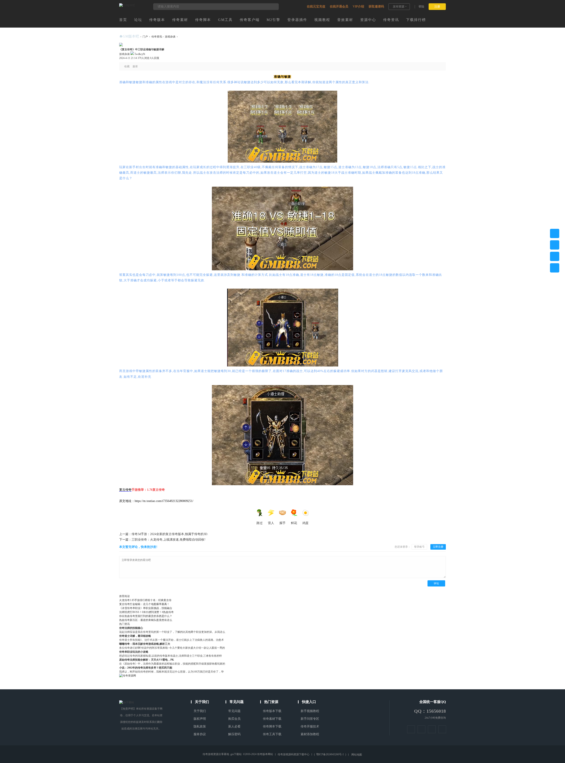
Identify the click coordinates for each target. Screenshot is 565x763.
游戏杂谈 (170, 36)
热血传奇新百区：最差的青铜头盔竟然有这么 (145, 620)
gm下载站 (236, 754)
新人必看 (234, 726)
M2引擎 (273, 20)
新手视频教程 (310, 711)
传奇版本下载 (272, 711)
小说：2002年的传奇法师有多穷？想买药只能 (145, 667)
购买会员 (234, 718)
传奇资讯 (391, 20)
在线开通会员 (339, 6)
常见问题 (234, 711)
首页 (123, 20)
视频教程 (322, 20)
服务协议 (200, 734)
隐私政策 (200, 726)
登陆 (421, 6)
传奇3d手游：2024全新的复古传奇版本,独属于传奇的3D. (163, 534)
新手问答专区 (310, 718)
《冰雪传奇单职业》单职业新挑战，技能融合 (145, 608)
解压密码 (234, 734)
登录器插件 (297, 20)
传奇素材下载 (272, 718)
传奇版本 (157, 20)
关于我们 (200, 711)
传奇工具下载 (272, 734)
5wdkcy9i (139, 54)
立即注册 (438, 546)
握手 (282, 523)
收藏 (127, 66)
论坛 (138, 20)
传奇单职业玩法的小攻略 (133, 651)
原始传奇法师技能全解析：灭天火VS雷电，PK (146, 659)
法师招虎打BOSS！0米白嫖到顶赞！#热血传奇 (146, 612)
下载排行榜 (416, 20)
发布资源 (398, 6)
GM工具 (225, 20)
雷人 (271, 523)
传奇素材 (180, 20)
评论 (436, 583)
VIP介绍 (358, 6)
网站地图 (356, 755)
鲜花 (294, 523)
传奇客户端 (250, 20)
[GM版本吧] (127, 5)
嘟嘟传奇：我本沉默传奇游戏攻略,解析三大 (144, 643)
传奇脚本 (203, 20)
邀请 (135, 66)
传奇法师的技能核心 (131, 628)
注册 (437, 6)
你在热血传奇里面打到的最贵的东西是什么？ (145, 616)
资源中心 (368, 20)
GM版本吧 (131, 36)
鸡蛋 (305, 523)
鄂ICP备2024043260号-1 (330, 754)
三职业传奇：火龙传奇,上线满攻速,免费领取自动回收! (162, 539)
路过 (259, 523)
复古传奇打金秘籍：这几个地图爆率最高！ (144, 604)
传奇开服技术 (310, 726)
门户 (145, 36)
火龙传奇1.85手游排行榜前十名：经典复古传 (145, 600)
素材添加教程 (310, 734)
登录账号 (419, 546)
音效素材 (345, 20)
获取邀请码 (376, 6)
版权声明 (200, 718)
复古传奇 (125, 489)
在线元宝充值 (316, 6)
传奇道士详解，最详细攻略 (135, 635)
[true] (273, 6)
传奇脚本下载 (272, 726)
